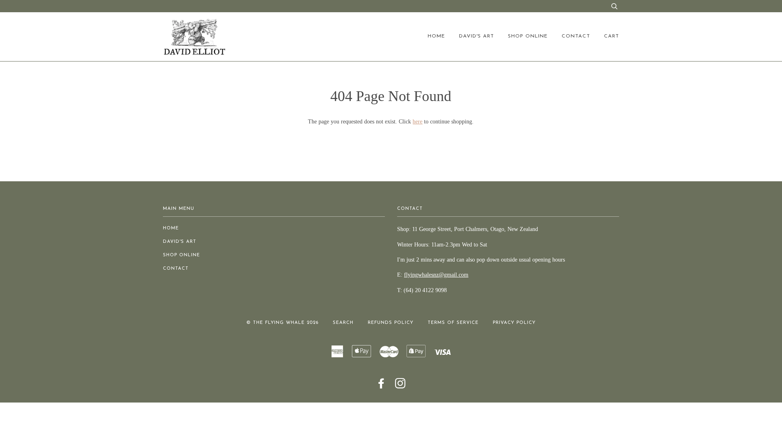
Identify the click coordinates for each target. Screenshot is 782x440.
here (417, 122)
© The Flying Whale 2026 (282, 323)
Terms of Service (453, 323)
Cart (611, 36)
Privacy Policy (514, 323)
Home (436, 36)
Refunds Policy (390, 323)
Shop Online (528, 36)
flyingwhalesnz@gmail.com (436, 275)
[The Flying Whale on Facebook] (381, 386)
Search (343, 323)
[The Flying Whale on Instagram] (400, 386)
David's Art (476, 36)
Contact (576, 36)
